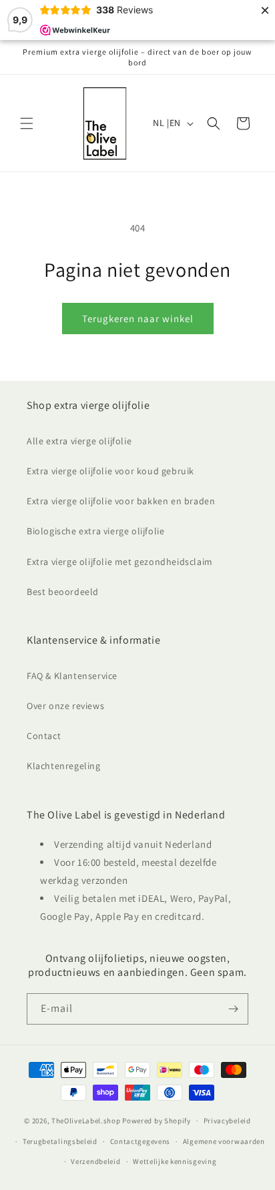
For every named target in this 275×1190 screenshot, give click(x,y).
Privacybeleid (227, 1120)
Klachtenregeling (64, 766)
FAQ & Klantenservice (72, 676)
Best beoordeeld (63, 592)
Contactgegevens (140, 1141)
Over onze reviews (65, 706)
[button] (26, 123)
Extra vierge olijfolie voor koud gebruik (110, 471)
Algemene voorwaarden (224, 1141)
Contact (44, 736)
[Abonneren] (233, 1009)
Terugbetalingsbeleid (60, 1141)
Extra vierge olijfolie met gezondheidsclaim (120, 562)
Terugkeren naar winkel (138, 318)
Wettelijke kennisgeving (174, 1161)
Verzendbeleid (95, 1161)
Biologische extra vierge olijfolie (95, 531)
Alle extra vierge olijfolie (79, 441)
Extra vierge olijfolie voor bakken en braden (121, 501)
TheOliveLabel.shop (86, 1120)
